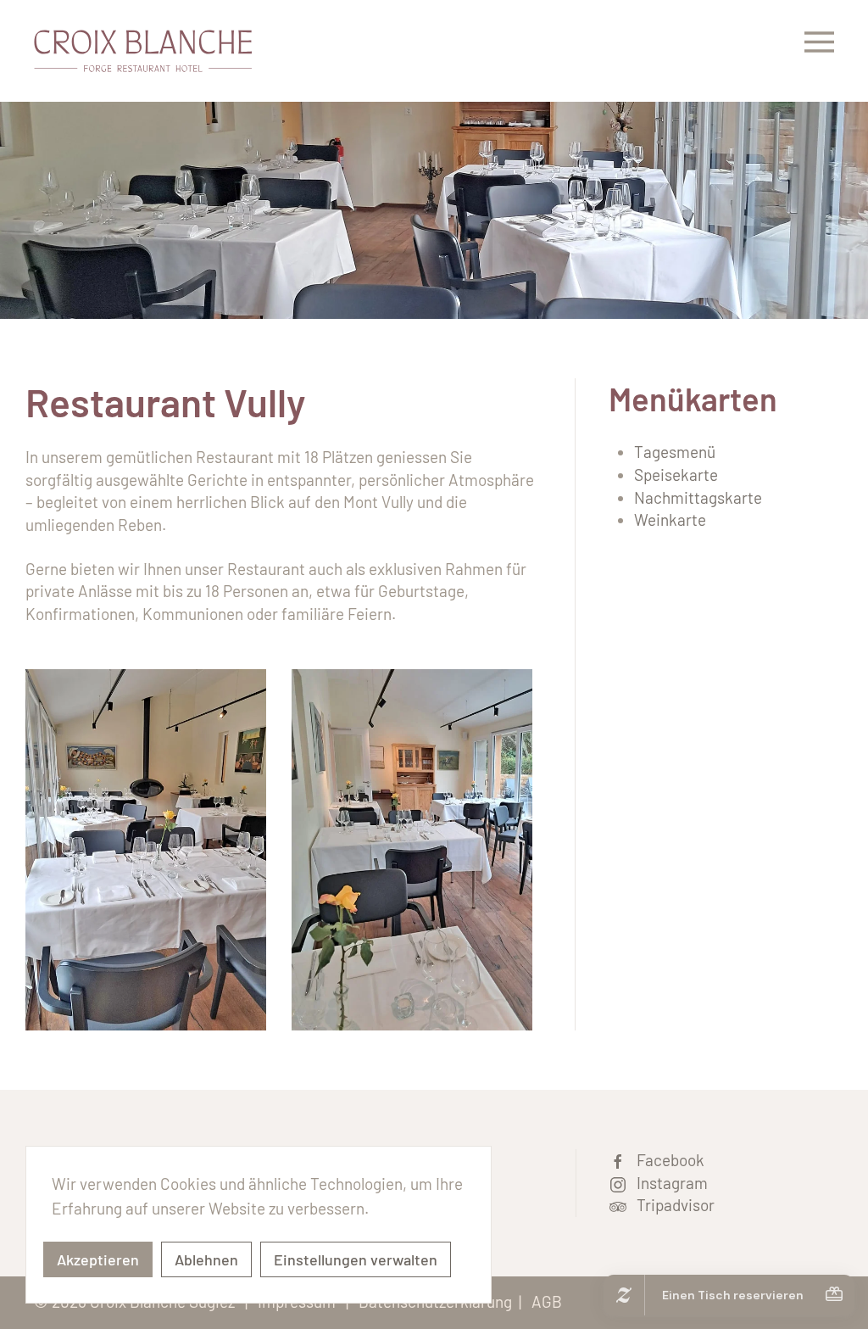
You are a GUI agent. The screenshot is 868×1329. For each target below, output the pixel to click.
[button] (819, 51)
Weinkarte (670, 519)
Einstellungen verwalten (355, 1259)
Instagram (667, 1182)
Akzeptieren (98, 1259)
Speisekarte (676, 474)
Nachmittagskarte (698, 497)
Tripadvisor (670, 1205)
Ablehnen (206, 1259)
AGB (546, 1301)
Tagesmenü (674, 451)
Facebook (665, 1160)
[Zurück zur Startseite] (143, 51)
